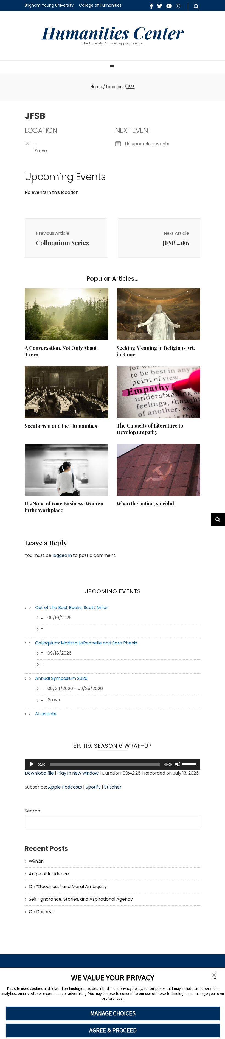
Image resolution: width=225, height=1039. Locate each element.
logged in (62, 555)
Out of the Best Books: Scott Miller (71, 607)
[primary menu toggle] (112, 67)
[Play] (32, 764)
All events (45, 714)
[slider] (190, 764)
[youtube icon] (169, 6)
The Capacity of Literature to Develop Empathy (150, 428)
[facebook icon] (151, 6)
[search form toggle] (196, 7)
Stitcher (113, 787)
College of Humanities (100, 5)
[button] (214, 975)
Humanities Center (112, 32)
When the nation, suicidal (145, 503)
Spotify (93, 787)
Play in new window (78, 773)
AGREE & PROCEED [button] (113, 1030)
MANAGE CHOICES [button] (113, 1013)
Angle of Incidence (49, 874)
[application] (112, 764)
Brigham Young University (49, 5)
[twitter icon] (159, 6)
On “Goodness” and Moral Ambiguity (68, 886)
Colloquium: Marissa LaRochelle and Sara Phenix (86, 643)
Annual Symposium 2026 (61, 678)
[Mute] (178, 764)
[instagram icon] (178, 6)
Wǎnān (36, 861)
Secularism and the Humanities (61, 426)
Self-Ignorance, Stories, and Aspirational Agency (81, 899)
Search (32, 811)
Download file (39, 773)
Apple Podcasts (65, 787)
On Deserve (41, 912)
